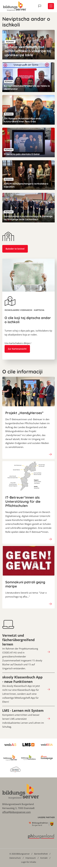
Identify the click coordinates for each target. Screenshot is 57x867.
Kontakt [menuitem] (44, 857)
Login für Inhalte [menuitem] (28, 862)
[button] (40, 6)
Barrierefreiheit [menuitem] (41, 853)
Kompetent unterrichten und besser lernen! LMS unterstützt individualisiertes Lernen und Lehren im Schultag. (23, 718)
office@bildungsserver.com (16, 812)
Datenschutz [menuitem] (15, 857)
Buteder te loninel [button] (15, 248)
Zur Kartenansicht (17, 348)
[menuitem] (19, 854)
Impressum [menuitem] (30, 857)
